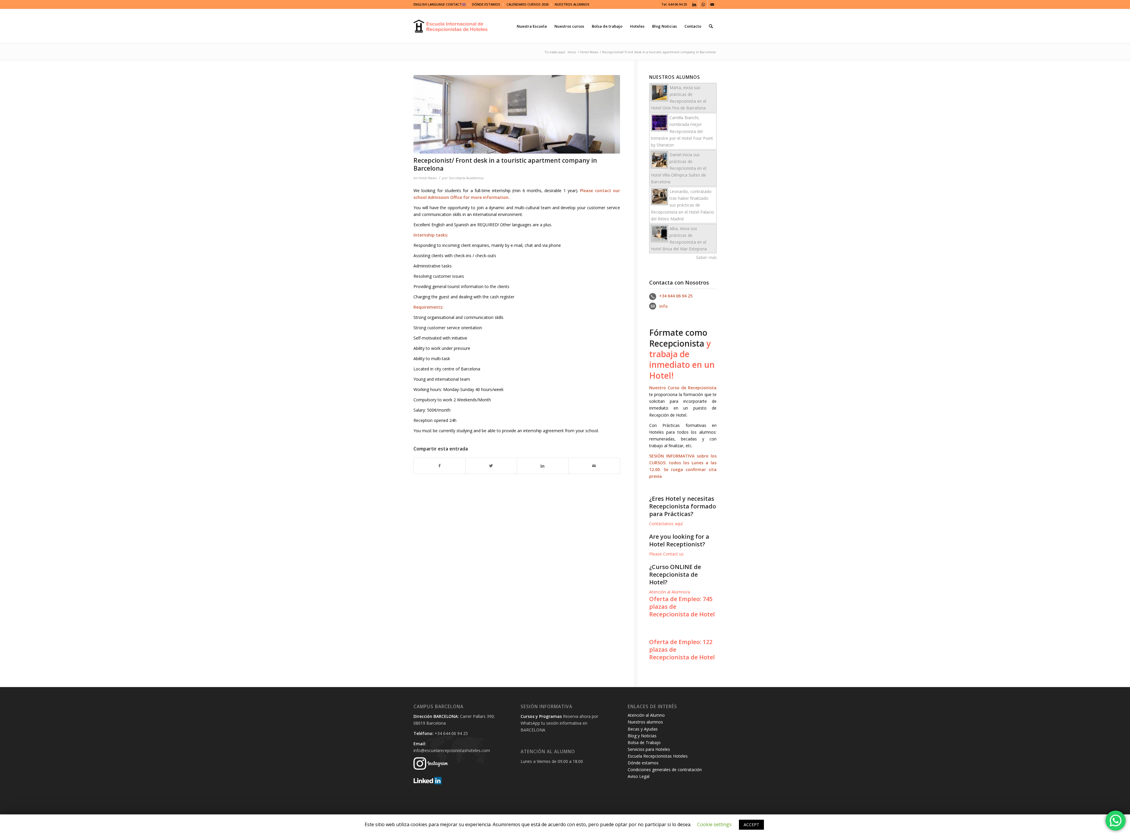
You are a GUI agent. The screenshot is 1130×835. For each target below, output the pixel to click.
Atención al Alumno (646, 715)
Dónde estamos (643, 763)
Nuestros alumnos (645, 722)
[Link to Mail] (712, 4)
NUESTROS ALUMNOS (572, 4)
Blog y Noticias (642, 735)
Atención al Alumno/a (669, 592)
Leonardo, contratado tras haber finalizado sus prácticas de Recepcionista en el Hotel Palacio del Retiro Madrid (682, 205)
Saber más (706, 257)
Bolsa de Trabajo (644, 742)
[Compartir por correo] (594, 466)
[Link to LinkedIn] (694, 4)
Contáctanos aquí (666, 523)
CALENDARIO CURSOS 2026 (527, 4)
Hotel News (427, 178)
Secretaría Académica (466, 178)
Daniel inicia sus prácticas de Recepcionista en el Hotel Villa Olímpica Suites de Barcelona (678, 168)
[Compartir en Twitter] (491, 466)
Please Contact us (666, 554)
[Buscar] (711, 26)
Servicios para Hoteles (649, 749)
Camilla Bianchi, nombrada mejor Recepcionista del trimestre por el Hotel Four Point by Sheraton (682, 131)
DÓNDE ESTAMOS (486, 4)
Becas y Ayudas (643, 729)
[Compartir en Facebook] (439, 466)
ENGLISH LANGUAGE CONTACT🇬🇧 (439, 4)
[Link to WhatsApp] (703, 4)
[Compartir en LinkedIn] (542, 466)
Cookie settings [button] (714, 824)
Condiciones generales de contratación (665, 769)
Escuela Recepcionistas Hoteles (658, 756)
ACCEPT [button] (751, 824)
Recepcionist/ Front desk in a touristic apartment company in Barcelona (505, 164)
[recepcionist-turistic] (516, 114)
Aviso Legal (638, 776)
